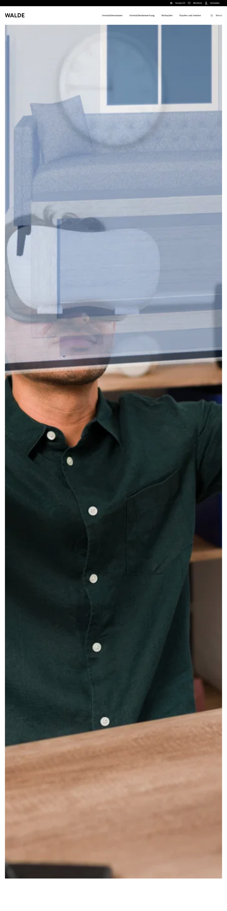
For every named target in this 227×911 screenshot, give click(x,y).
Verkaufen (167, 15)
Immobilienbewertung (141, 15)
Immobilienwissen (112, 15)
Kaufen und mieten (190, 15)
